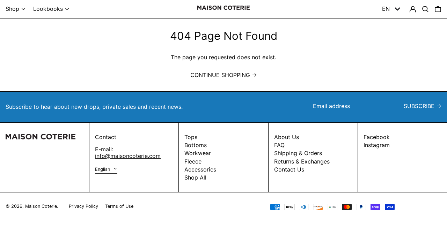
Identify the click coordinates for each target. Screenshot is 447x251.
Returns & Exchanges (302, 161)
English (103, 169)
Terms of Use (119, 206)
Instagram (377, 145)
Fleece (192, 161)
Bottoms (195, 145)
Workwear (197, 153)
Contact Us (289, 169)
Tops (190, 137)
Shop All (195, 177)
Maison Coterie (41, 206)
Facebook (377, 137)
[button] (437, 9)
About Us (286, 137)
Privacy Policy (83, 206)
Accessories (200, 169)
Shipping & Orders (298, 153)
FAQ (279, 145)
